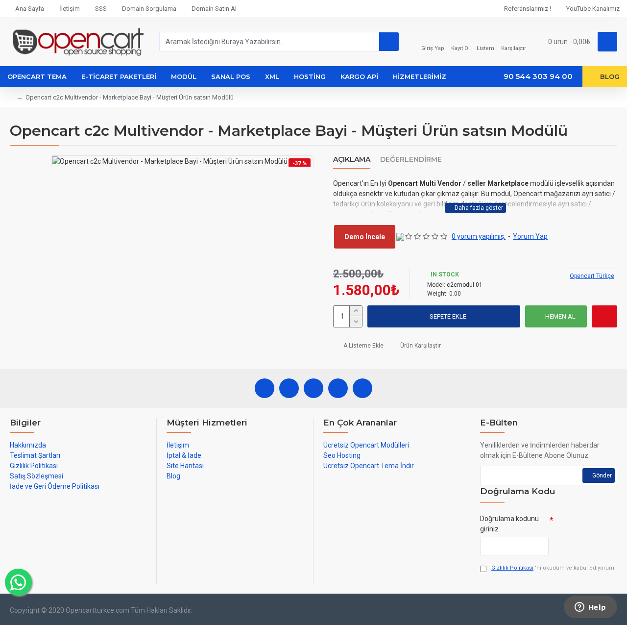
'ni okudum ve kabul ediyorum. (553, 568)
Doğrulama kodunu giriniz (509, 524)
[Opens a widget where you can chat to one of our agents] (590, 608)
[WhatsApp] (289, 388)
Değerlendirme (411, 159)
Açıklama (351, 159)
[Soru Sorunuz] (604, 316)
